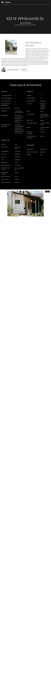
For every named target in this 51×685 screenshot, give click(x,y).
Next (8, 214)
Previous (3, 214)
